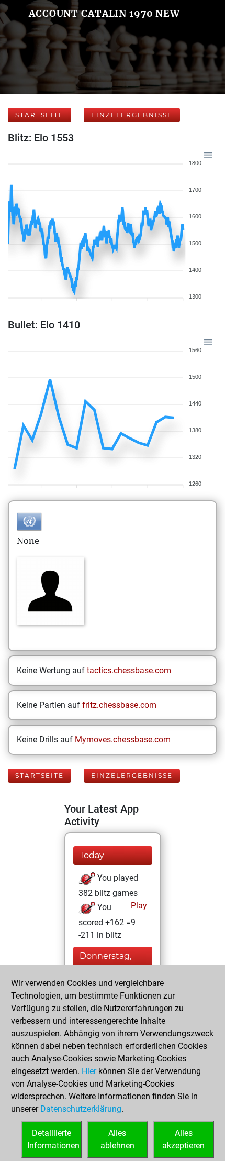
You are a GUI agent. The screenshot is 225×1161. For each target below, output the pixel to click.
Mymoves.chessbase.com (123, 739)
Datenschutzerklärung (80, 1109)
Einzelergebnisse (132, 115)
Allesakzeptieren (183, 1139)
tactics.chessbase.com (129, 670)
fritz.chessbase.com (119, 705)
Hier (89, 1071)
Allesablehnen (117, 1139)
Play (138, 906)
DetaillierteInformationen (53, 1139)
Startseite (39, 115)
